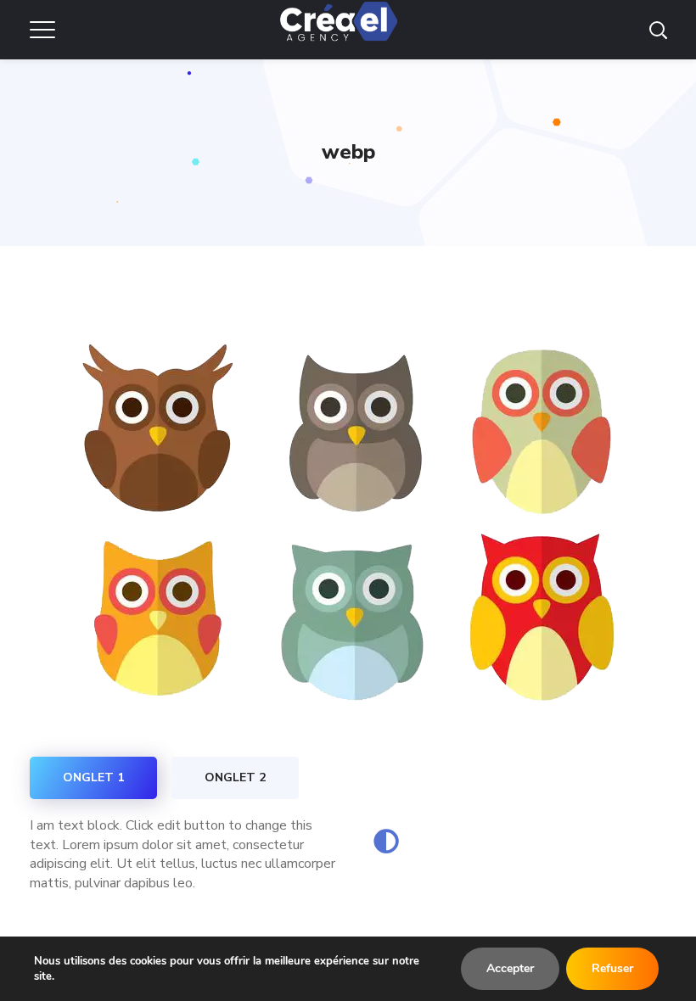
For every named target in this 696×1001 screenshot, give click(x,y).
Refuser (612, 968)
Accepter (510, 968)
